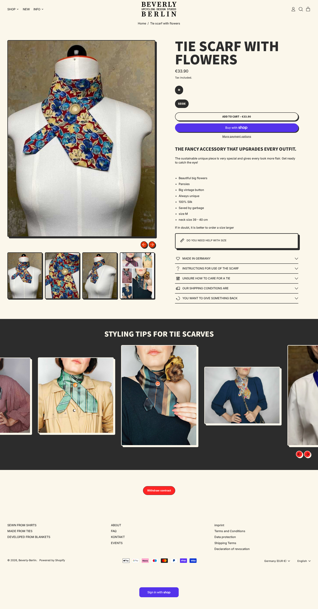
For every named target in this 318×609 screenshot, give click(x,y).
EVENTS (117, 543)
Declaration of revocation (232, 549)
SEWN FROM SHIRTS (21, 525)
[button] (300, 9)
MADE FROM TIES (19, 531)
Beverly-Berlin (27, 560)
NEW (26, 9)
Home (142, 23)
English (302, 560)
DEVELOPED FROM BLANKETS (28, 537)
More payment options (236, 136)
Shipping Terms (225, 543)
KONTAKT (118, 537)
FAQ (113, 531)
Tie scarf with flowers (165, 23)
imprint (219, 525)
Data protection (225, 537)
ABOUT (116, 525)
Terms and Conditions (229, 531)
